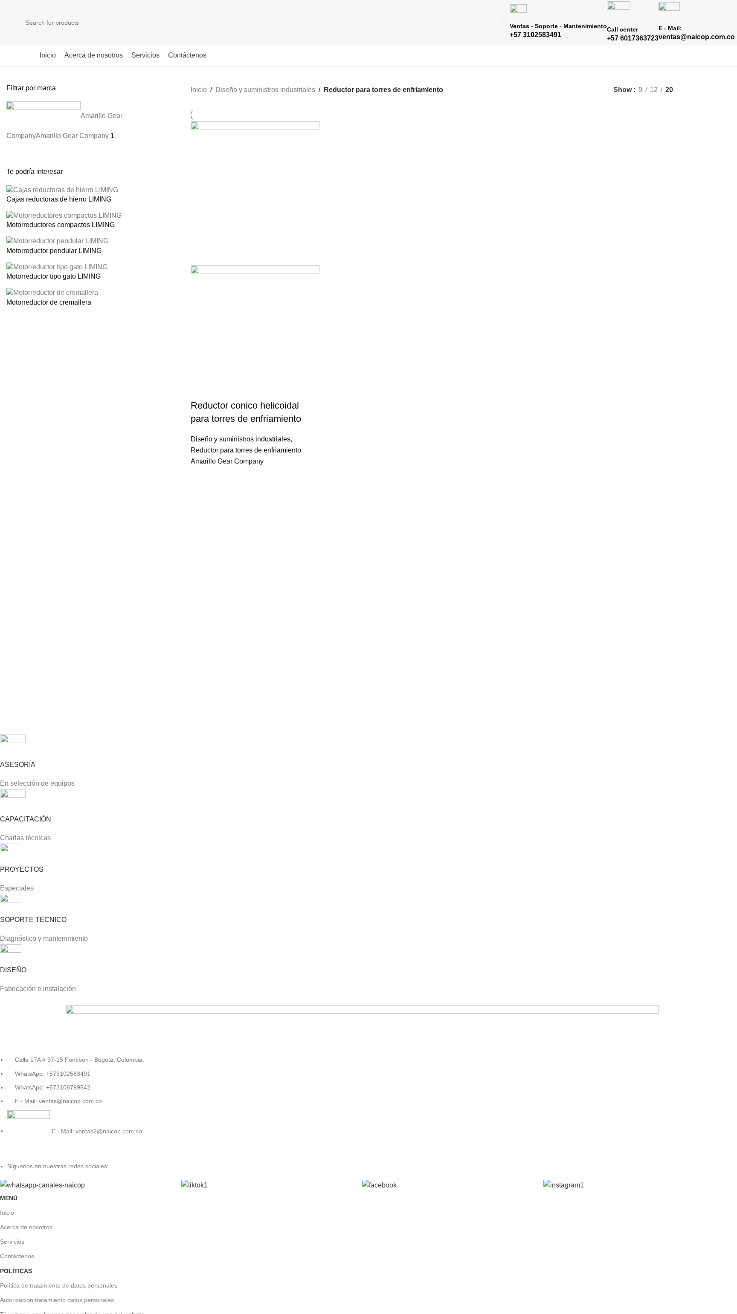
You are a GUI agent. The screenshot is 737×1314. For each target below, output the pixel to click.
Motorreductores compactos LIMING (60, 224)
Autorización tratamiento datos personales (57, 1300)
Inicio (199, 89)
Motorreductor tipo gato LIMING (53, 276)
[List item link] (362, 1104)
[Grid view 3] (710, 90)
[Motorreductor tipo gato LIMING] (56, 266)
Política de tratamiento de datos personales (58, 1285)
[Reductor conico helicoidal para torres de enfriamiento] (255, 192)
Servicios (12, 1241)
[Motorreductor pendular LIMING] (57, 241)
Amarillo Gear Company (227, 461)
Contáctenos (17, 1256)
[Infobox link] (368, 33)
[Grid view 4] (726, 90)
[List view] (694, 90)
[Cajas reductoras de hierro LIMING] (62, 189)
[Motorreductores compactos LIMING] (64, 215)
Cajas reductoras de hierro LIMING (58, 199)
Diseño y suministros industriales (265, 89)
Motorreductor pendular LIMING (54, 250)
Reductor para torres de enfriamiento (246, 450)
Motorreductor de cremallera (48, 302)
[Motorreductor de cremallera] (52, 292)
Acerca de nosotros (26, 1227)
